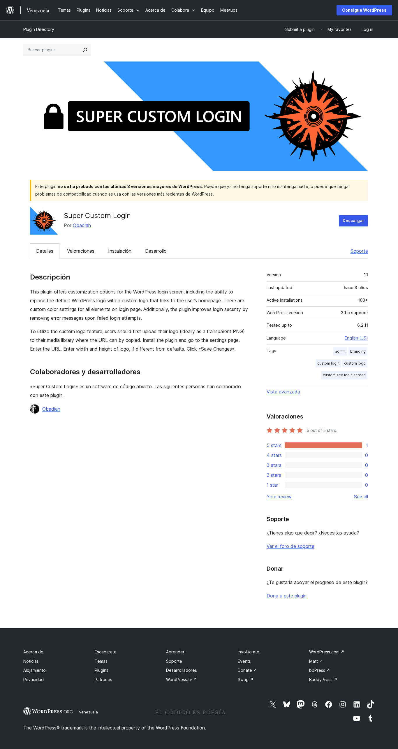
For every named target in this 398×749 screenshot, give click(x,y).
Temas (101, 661)
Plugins (101, 670)
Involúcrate (248, 651)
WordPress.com (326, 651)
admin (340, 351)
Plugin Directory (38, 29)
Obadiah (82, 225)
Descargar (353, 220)
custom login (328, 363)
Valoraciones (80, 251)
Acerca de (33, 651)
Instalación (119, 251)
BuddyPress (323, 679)
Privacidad (33, 679)
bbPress (319, 670)
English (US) (356, 337)
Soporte (359, 251)
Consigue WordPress (364, 10)
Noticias (31, 661)
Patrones (103, 679)
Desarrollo (156, 251)
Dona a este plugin (287, 596)
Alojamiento (34, 670)
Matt (316, 661)
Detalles (44, 251)
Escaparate (106, 651)
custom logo (355, 363)
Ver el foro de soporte (290, 546)
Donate (247, 670)
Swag (245, 679)
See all (361, 497)
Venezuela (88, 712)
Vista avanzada (283, 392)
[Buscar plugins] (85, 50)
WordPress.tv (181, 679)
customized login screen (344, 375)
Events (244, 661)
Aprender (175, 651)
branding (358, 351)
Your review (279, 497)
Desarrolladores (181, 670)
